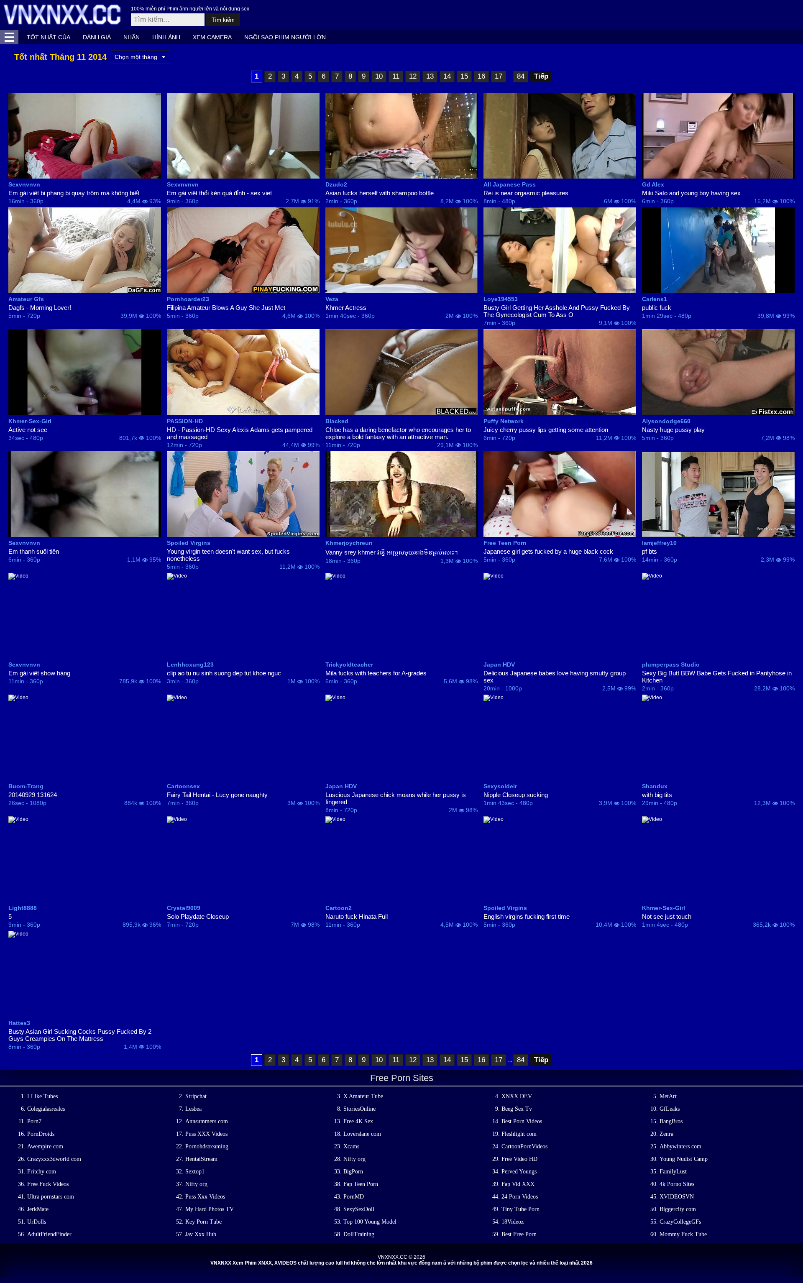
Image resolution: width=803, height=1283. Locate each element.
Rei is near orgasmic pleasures (525, 193)
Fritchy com (41, 1171)
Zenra (666, 1134)
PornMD (353, 1197)
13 (430, 76)
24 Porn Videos (519, 1197)
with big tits (657, 794)
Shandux (654, 786)
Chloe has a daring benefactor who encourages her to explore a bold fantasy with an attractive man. (398, 433)
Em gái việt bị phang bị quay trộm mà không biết (73, 193)
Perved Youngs (519, 1171)
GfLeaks (670, 1109)
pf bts (649, 551)
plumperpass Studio (671, 664)
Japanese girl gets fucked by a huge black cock (548, 551)
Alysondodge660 (666, 421)
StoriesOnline (359, 1109)
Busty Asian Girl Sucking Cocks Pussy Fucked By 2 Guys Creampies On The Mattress (79, 1035)
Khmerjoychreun (349, 542)
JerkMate (38, 1209)
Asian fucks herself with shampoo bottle (379, 193)
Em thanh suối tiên (33, 551)
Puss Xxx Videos (205, 1197)
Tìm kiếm (223, 20)
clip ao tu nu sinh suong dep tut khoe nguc (224, 673)
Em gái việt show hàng (39, 673)
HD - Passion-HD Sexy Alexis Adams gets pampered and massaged (239, 433)
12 (413, 76)
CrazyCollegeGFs (680, 1222)
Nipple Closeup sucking (515, 794)
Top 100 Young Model (369, 1222)
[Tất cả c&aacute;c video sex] (9, 37)
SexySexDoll (358, 1209)
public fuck (656, 307)
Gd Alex (653, 184)
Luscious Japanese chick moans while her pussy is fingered (395, 798)
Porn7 (34, 1121)
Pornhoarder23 (188, 299)
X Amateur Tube (363, 1096)
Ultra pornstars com (50, 1197)
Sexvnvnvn (24, 184)
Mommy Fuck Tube (683, 1234)
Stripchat (196, 1096)
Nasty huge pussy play (673, 429)
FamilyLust (673, 1171)
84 (520, 76)
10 (379, 76)
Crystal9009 (183, 908)
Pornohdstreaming (206, 1146)
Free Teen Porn (505, 542)
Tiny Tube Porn (520, 1209)
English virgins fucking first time (526, 916)
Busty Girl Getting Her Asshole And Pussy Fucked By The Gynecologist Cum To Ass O (556, 311)
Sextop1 (195, 1171)
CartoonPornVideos (524, 1146)
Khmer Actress (345, 307)
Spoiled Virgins (188, 542)
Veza (331, 299)
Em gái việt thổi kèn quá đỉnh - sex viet (219, 193)
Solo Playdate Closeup (198, 916)
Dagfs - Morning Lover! (39, 307)
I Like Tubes (42, 1096)
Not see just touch (666, 916)
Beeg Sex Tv (516, 1109)
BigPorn (353, 1171)
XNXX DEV (516, 1096)
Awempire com (45, 1146)
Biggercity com (678, 1209)
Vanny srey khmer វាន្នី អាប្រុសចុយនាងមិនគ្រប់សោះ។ (391, 552)
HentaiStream (201, 1159)
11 (395, 76)
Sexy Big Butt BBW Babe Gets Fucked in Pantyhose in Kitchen (717, 677)
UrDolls (36, 1222)
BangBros (671, 1121)
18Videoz (512, 1222)
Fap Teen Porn (360, 1184)
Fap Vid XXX (517, 1184)
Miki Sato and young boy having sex (691, 193)
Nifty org (354, 1159)
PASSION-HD (185, 421)
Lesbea (193, 1109)
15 (464, 76)
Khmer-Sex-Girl (29, 421)
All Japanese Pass (509, 184)
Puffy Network (503, 421)
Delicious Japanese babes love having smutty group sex (554, 677)
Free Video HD (519, 1159)
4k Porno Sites (677, 1184)
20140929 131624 (32, 794)
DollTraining (358, 1234)
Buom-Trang (25, 786)
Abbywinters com (680, 1146)
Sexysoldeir (500, 786)
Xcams (351, 1146)
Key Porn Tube (203, 1222)
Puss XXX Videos (206, 1134)
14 (447, 76)
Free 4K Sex (358, 1121)
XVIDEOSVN (677, 1197)
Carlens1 (654, 299)
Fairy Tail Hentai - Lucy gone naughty (217, 794)
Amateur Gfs (26, 299)
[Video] (84, 136)
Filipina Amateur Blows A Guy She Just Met (226, 307)
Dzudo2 (336, 184)
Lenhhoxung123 (190, 664)
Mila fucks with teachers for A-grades (376, 673)
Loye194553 (500, 299)
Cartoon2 (338, 908)
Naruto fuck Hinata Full (356, 916)
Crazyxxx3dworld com (54, 1159)
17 (498, 76)
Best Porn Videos (521, 1121)
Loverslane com (362, 1134)
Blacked (336, 421)
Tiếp (541, 76)
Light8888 (22, 908)
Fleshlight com (519, 1134)
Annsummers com (206, 1121)
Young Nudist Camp (684, 1159)
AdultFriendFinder (49, 1234)
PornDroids (40, 1134)
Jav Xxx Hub (200, 1234)
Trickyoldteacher (349, 664)
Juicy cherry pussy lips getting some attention (545, 429)
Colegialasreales (46, 1109)
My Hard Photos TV (209, 1209)
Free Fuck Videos (48, 1184)
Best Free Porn (519, 1234)
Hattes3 (19, 1023)
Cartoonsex (183, 786)
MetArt (668, 1096)
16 (481, 76)
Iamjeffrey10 (659, 542)
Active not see (27, 429)
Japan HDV (499, 664)
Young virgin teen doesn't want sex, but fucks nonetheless (228, 555)
